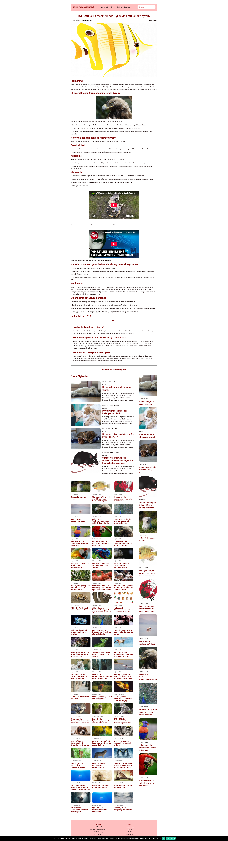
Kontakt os (127, 7)
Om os (113, 7)
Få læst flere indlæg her (114, 369)
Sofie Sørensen (116, 382)
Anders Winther (114, 452)
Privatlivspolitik (171, 838)
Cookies (119, 7)
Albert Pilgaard (116, 429)
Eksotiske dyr (153, 20)
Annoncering (105, 7)
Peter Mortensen (86, 20)
